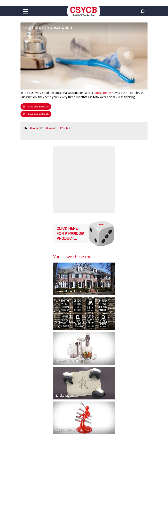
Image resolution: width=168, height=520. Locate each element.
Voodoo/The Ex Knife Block (73, 430)
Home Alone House (68, 291)
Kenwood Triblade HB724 (72, 361)
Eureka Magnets (66, 395)
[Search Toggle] (142, 11)
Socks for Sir (102, 93)
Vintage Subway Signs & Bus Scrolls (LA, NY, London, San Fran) (81, 324)
